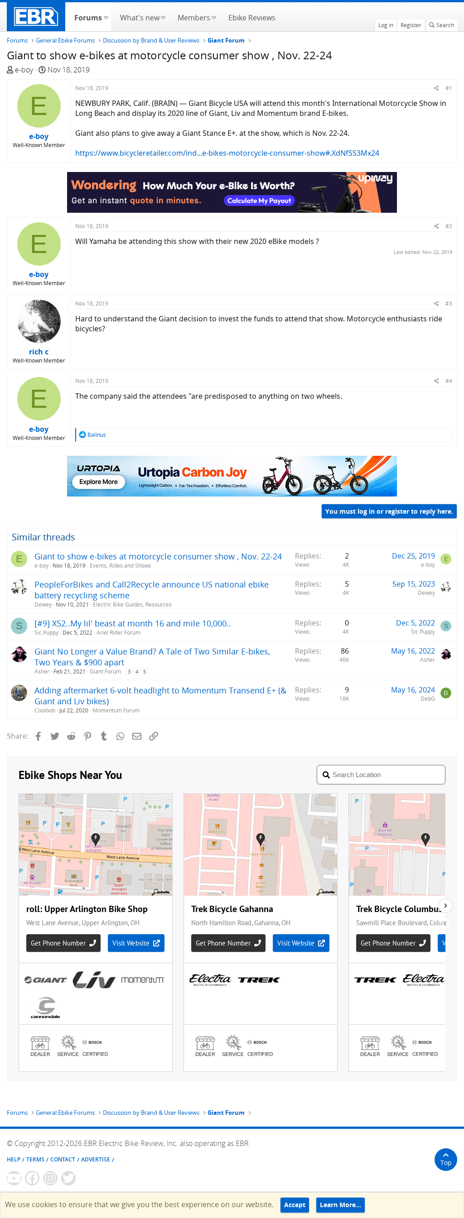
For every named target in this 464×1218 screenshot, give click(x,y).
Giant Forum (105, 671)
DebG (427, 698)
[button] (106, 17)
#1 (448, 88)
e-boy (24, 70)
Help (13, 1159)
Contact (62, 1159)
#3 (448, 303)
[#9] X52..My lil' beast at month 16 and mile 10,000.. (132, 623)
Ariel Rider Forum (118, 632)
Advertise (95, 1159)
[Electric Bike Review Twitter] (68, 1178)
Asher (41, 671)
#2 (448, 226)
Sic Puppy (46, 632)
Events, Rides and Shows (120, 565)
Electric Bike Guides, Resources (132, 604)
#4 (448, 381)
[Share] (436, 88)
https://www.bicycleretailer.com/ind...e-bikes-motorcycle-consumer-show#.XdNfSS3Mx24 (227, 153)
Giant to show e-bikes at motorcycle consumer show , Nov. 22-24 (158, 556)
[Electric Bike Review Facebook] (32, 1178)
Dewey (43, 604)
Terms (35, 1159)
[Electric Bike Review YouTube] (14, 1178)
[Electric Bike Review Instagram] (50, 1178)
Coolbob (44, 710)
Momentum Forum (116, 710)
